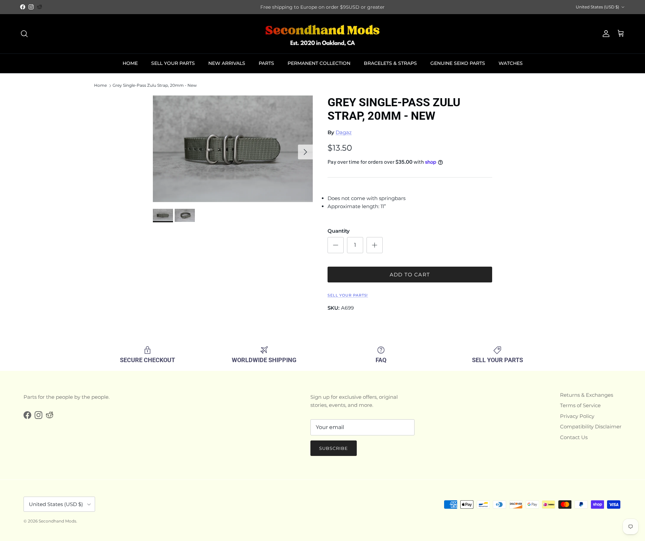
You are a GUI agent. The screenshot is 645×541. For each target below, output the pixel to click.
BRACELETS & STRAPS (390, 63)
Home (100, 85)
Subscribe (333, 448)
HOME (130, 63)
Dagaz (344, 132)
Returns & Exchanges (586, 395)
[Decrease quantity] (336, 245)
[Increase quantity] (375, 245)
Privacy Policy (577, 416)
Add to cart (410, 274)
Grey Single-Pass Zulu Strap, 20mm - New (155, 85)
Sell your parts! (348, 295)
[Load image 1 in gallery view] (233, 148)
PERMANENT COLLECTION (319, 63)
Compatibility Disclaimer (590, 426)
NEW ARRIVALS (226, 63)
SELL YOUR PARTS (173, 63)
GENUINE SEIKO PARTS (457, 63)
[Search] (24, 34)
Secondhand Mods (57, 521)
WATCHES (511, 63)
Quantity (339, 231)
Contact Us (574, 437)
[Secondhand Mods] (322, 34)
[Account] (604, 34)
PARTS (266, 63)
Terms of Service (580, 405)
